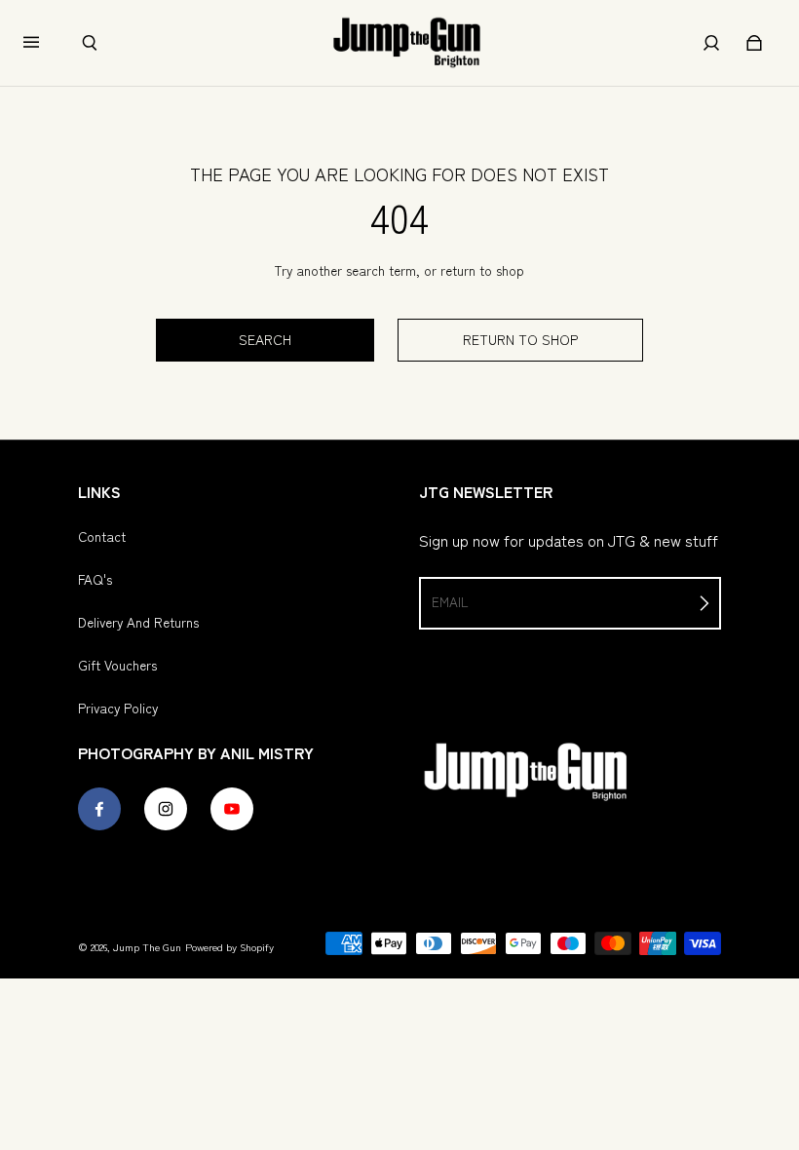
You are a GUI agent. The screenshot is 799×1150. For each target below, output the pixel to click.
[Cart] (754, 42)
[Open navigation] (44, 42)
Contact (102, 536)
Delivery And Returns (138, 622)
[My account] (711, 42)
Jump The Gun (147, 946)
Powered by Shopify (229, 946)
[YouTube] (231, 808)
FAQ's (95, 579)
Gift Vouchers (117, 664)
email (450, 601)
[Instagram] (165, 808)
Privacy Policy (118, 707)
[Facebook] (99, 808)
